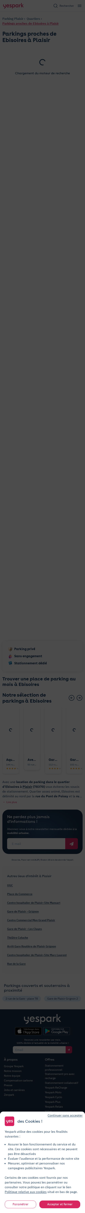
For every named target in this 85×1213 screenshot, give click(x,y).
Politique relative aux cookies (26, 1192)
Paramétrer (20, 1204)
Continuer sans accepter (65, 1115)
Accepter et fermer (60, 1204)
